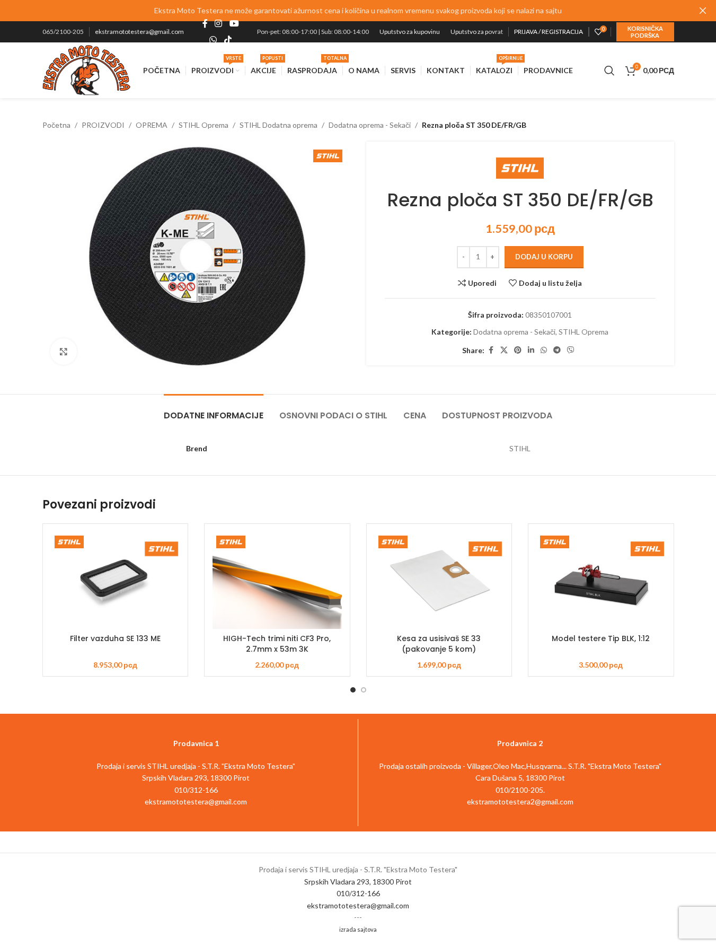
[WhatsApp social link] (213, 40)
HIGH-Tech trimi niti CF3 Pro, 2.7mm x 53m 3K (277, 643)
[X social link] (504, 350)
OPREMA (151, 124)
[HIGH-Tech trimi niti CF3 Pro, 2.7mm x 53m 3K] (277, 580)
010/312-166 (358, 893)
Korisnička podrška (645, 32)
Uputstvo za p (469, 32)
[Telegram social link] (557, 350)
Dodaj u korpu (544, 256)
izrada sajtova (358, 929)
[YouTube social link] (234, 24)
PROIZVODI (103, 124)
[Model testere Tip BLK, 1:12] (601, 580)
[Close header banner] (703, 10)
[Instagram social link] (218, 24)
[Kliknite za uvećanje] (63, 351)
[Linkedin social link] (531, 350)
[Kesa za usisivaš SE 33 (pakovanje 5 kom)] (439, 580)
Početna (56, 124)
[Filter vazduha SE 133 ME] (115, 580)
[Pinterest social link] (518, 350)
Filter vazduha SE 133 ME (115, 638)
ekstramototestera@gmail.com (139, 32)
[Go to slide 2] (363, 690)
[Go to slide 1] (353, 690)
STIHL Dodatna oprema (278, 124)
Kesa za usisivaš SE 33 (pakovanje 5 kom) (439, 643)
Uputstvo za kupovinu (409, 32)
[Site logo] (86, 69)
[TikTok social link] (227, 40)
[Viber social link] (571, 350)
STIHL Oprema (203, 124)
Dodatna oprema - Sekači (370, 124)
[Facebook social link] (205, 24)
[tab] (213, 410)
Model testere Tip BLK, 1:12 (601, 638)
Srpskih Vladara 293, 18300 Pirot (358, 881)
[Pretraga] (609, 70)
